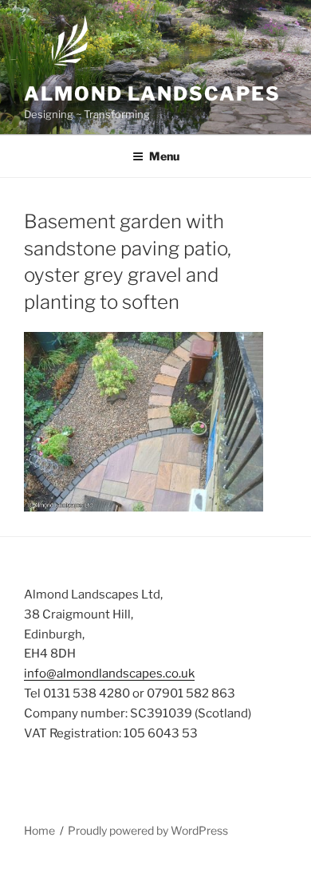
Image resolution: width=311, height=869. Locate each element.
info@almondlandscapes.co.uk (109, 673)
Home (39, 830)
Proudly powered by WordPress (148, 830)
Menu (164, 156)
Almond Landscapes (152, 93)
